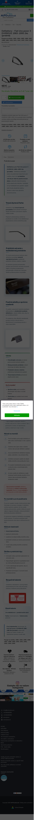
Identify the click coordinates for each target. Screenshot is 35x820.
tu (17, 407)
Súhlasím (17, 415)
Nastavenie (17, 411)
